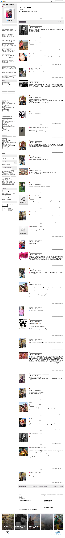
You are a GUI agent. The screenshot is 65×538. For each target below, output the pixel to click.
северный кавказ (6, 66)
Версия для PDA (57, 532)
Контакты (57, 533)
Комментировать (22, 21)
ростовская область (5, 60)
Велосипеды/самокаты (6, 148)
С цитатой (57, 36)
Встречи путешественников (7, 118)
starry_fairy (4, 178)
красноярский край (6, 50)
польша (4, 58)
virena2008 (32, 53)
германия (11, 37)
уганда (7, 71)
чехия (15, 72)
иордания (10, 43)
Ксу (12, 181)
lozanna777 (4, 177)
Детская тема (4, 88)
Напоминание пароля (22, 498)
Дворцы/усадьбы (5, 115)
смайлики (29, 500)
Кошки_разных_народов (6, 193)
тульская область (9, 69)
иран (13, 43)
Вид (53, 1)
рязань (11, 61)
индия (10, 41)
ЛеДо (7, 182)
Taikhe (12, 176)
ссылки (14, 67)
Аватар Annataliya (9, 13)
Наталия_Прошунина (6, 184)
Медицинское (4, 130)
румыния (11, 60)
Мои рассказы (4, 146)
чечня (3, 73)
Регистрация (21, 497)
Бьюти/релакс (4, 124)
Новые (61, 21)
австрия (9, 26)
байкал (15, 30)
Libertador (8, 174)
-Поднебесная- (5, 170)
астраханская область (10, 30)
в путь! (7, 31)
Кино (3, 106)
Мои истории (4, 110)
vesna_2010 (4, 179)
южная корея (12, 75)
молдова (4, 54)
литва (3, 52)
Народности (4, 109)
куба (14, 50)
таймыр (6, 68)
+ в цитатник (21, 9)
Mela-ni (13, 174)
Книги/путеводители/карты (7, 107)
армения (4, 29)
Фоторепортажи (5, 82)
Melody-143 (4, 175)
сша (3, 68)
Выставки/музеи (5, 83)
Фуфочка (32, 26)
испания (11, 44)
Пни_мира (13, 193)
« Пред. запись (33, 21)
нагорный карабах (6, 56)
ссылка (40, 27)
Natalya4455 (11, 175)
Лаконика (4, 182)
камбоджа (4, 46)
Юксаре (7, 185)
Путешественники (5, 140)
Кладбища (4, 123)
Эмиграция (4, 147)
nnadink (11, 177)
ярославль (14, 76)
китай (3, 48)
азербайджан (5, 28)
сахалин (9, 62)
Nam (7, 175)
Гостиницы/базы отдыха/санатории (8, 103)
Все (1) (15, 162)
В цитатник (61, 36)
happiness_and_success (34, 81)
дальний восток (6, 38)
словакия (7, 67)
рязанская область (6, 61)
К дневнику (40, 21)
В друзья (10, 20)
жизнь (4, 40)
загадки (8, 40)
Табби (31, 282)
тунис (14, 69)
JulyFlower (4, 173)
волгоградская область (5, 35)
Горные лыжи (4, 138)
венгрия (12, 33)
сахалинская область (6, 63)
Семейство (4, 119)
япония (10, 76)
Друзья (7, 4)
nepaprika (8, 177)
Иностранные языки (6, 144)
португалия (8, 58)
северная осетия (9, 64)
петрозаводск (7, 57)
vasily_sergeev (10, 178)
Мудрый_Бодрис (5, 183)
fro (15, 176)
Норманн (12, 184)
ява (7, 76)
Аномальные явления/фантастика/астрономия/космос (8, 122)
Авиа (3, 108)
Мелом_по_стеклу (11, 182)
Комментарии (11, 4)
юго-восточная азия (6, 164)
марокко (10, 52)
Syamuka (32, 253)
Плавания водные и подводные (8, 145)
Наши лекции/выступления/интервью (9, 142)
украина (11, 71)
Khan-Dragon (11, 173)
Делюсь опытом (5, 141)
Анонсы (3, 129)
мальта (6, 52)
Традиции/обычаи (5, 84)
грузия (14, 37)
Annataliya (2, 6)
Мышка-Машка (11, 183)
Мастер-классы (5, 111)
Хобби (3, 120)
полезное (11, 57)
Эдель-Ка (32, 111)
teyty (7, 178)
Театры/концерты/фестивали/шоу (8, 91)
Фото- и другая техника (6, 152)
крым (12, 50)
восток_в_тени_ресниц (34, 447)
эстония (4, 75)
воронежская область (5, 37)
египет (14, 39)
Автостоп (4, 139)
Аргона (8, 179)
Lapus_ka (4, 174)
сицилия (4, 67)
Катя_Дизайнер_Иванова (7, 181)
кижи (14, 46)
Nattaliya (14, 175)
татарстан (10, 68)
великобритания (6, 33)
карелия (9, 46)
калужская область (11, 45)
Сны (3, 149)
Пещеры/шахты (5, 128)
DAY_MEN (13, 170)
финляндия (5, 72)
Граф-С (11, 179)
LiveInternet (4, 1)
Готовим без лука (5, 112)
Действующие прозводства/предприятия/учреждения (7, 117)
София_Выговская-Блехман (35, 374)
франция (11, 72)
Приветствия (4, 102)
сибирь (13, 66)
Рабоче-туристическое (6, 132)
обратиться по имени (38, 26)
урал (14, 71)
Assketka (9, 170)
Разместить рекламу (57, 534)
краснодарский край (6, 49)
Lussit (11, 174)
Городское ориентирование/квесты (8, 126)
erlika (14, 176)
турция (3, 71)
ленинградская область (8, 51)
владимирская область (7, 34)
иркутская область (6, 44)
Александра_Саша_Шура (35, 195)
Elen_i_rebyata (5, 171)
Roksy (9, 176)
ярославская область (8, 77)
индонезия (5, 43)
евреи (11, 38)
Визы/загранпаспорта (6, 125)
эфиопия (7, 75)
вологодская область (8, 36)
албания (10, 28)
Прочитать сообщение (23, 12)
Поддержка (51, 1)
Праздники (4, 101)
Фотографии (4, 105)
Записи (3, 4)
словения (11, 67)
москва (8, 54)
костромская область (9, 48)
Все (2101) (15, 168)
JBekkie (11, 172)
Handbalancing (5, 172)
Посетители (10, 209)
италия (4, 45)
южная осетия (4, 76)
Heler (9, 172)
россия (13, 58)
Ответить (53, 36)
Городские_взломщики (6, 194)
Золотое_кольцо (5, 180)
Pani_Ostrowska (5, 176)
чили (6, 73)
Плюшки (3, 153)
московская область (8, 55)
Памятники (4, 87)
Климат (3, 135)
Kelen (7, 173)
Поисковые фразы (11, 210)
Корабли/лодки (5, 100)
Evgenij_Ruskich (11, 171)
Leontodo (32, 226)
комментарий (34, 323)
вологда (11, 35)
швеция (12, 73)
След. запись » (45, 21)
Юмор (3, 131)
